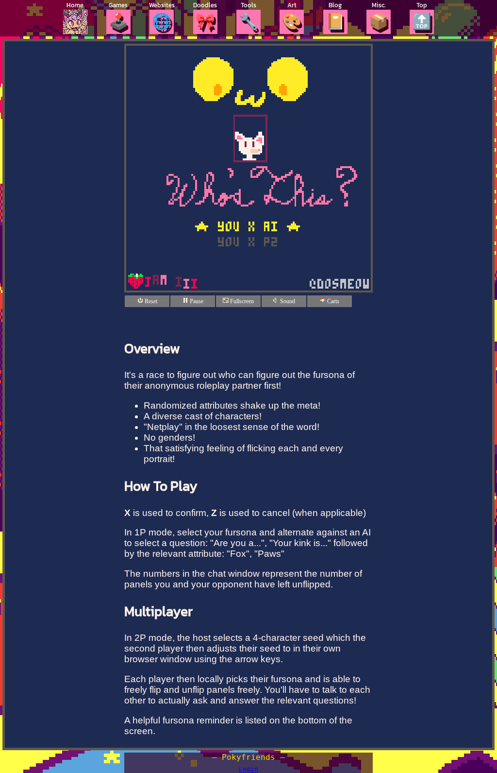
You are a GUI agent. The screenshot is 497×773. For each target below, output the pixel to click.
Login (248, 769)
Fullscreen (241, 301)
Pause (195, 301)
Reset (150, 301)
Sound (287, 301)
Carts (332, 301)
